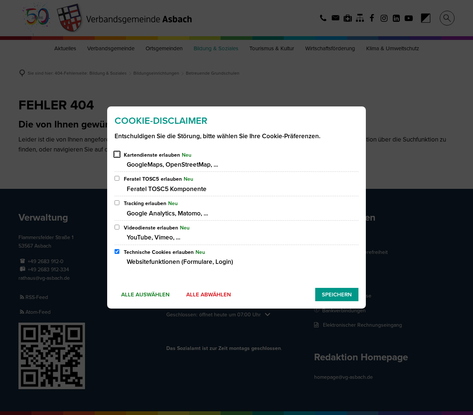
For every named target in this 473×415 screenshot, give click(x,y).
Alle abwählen (208, 294)
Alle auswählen (145, 294)
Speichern (337, 294)
